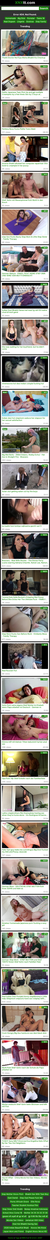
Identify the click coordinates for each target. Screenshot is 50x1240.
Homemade (11, 18)
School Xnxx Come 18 (12, 1213)
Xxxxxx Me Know (38, 1227)
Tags (17, 1238)
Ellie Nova (35, 1201)
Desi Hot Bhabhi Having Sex (25, 1224)
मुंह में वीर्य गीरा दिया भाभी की (38, 1216)
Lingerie (20, 21)
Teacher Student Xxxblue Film (25, 1205)
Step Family (41, 21)
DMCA (24, 1238)
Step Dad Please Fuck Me (31, 1198)
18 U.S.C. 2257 (35, 1238)
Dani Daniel (13, 1198)
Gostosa (30, 21)
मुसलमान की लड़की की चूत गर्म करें (14, 1216)
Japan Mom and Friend (13, 1231)
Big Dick (21, 18)
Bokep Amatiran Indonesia (36, 1209)
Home (10, 1238)
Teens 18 (40, 18)
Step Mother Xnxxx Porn (12, 1194)
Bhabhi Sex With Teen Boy (36, 1194)
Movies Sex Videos (15, 1220)
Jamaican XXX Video (34, 1220)
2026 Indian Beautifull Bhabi (16, 1227)
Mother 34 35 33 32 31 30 (35, 1213)
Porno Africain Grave (19, 1201)
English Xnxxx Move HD (36, 1231)
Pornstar (31, 18)
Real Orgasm (9, 21)
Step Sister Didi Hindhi (12, 1209)
